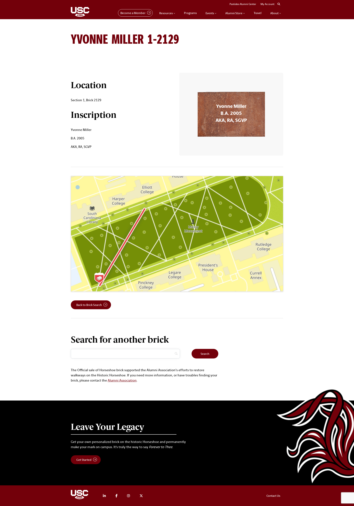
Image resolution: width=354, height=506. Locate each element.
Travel (257, 13)
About (274, 13)
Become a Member (132, 13)
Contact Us (273, 495)
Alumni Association (122, 380)
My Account (267, 4)
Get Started (83, 459)
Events (210, 13)
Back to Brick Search (89, 304)
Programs (190, 13)
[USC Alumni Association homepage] (80, 495)
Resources (166, 13)
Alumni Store (233, 13)
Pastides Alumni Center (243, 4)
